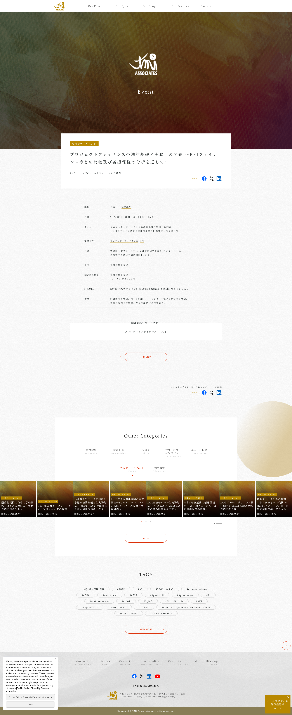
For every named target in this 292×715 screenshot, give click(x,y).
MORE (146, 538)
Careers (206, 6)
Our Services (180, 6)
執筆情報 (160, 469)
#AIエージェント (174, 601)
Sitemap (212, 662)
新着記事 (118, 451)
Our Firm (94, 6)
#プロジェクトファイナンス (98, 173)
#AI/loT (148, 601)
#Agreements (185, 595)
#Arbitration (118, 607)
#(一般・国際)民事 (94, 589)
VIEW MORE (146, 629)
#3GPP (121, 589)
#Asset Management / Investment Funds (186, 607)
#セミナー (75, 173)
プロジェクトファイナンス (124, 240)
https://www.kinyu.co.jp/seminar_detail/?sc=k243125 (149, 288)
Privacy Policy (149, 662)
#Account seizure (197, 589)
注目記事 (91, 451)
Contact (124, 662)
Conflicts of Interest (182, 662)
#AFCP (133, 595)
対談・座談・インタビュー (173, 453)
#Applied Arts (90, 607)
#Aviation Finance (161, 613)
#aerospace (110, 595)
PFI (142, 240)
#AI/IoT (126, 601)
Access (105, 662)
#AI (208, 595)
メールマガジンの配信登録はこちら (278, 704)
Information (83, 662)
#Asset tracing (128, 613)
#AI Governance (99, 601)
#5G (140, 589)
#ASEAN (144, 607)
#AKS (199, 601)
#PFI (118, 173)
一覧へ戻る (146, 357)
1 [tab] (141, 521)
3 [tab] (150, 521)
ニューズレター (200, 451)
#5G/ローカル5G (165, 589)
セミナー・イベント (132, 469)
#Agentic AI (157, 595)
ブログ (146, 451)
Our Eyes (121, 6)
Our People (150, 6)
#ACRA (86, 595)
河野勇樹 (126, 207)
